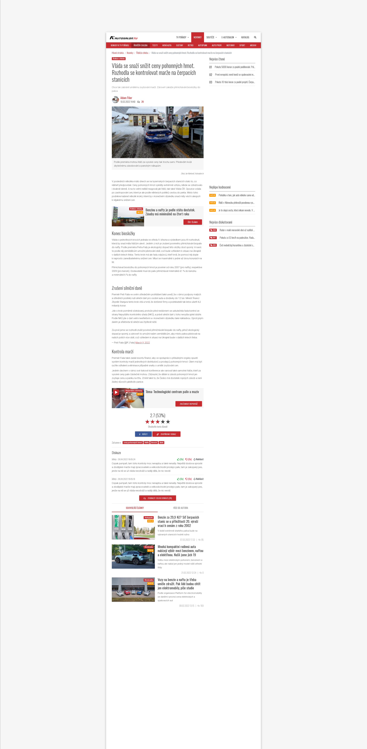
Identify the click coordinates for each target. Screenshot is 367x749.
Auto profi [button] (217, 45)
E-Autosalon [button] (228, 37)
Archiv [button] (253, 45)
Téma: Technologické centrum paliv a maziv (172, 391)
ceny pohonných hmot (133, 443)
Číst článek (193, 222)
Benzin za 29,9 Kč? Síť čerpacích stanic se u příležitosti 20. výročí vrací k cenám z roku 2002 (178, 521)
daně (161, 443)
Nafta (147, 443)
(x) (181, 459)
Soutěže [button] (210, 37)
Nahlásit (200, 459)
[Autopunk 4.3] (133, 527)
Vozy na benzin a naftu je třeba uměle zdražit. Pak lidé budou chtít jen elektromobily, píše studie (179, 583)
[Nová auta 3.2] (133, 589)
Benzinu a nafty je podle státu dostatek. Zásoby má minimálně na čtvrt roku (170, 211)
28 (142, 101)
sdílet (145, 434)
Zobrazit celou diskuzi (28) (159, 498)
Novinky (130, 53)
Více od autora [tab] (180, 508)
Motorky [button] (231, 45)
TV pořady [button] (181, 37)
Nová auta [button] (166, 45)
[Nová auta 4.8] (133, 556)
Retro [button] (190, 45)
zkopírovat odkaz (168, 434)
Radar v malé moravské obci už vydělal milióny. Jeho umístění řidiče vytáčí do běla (254, 230)
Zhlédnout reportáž (189, 403)
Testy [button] (155, 45)
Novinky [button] (198, 37)
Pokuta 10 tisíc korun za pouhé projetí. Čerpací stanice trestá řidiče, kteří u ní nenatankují (253, 82)
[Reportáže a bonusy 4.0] (128, 398)
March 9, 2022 (142, 342)
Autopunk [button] (202, 45)
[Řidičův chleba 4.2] (128, 216)
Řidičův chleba (142, 53)
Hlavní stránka (118, 53)
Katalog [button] (245, 37)
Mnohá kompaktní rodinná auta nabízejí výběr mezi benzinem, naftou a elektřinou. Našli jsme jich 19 (180, 550)
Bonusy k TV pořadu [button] (120, 45)
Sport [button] (242, 45)
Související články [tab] (135, 508)
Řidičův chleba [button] (140, 45)
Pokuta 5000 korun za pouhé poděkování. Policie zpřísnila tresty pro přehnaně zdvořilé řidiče (254, 67)
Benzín (154, 443)
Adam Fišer (126, 98)
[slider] (158, 421)
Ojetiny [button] (179, 45)
